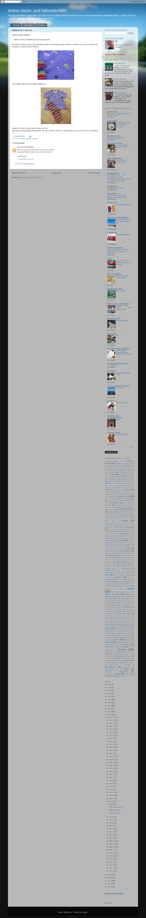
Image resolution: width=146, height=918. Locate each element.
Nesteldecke (108, 609)
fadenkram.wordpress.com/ (117, 363)
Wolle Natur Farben (114, 143)
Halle (130, 533)
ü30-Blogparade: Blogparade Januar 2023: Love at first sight (124, 352)
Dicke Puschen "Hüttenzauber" (121, 161)
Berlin (113, 479)
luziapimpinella (113, 173)
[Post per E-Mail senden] (29, 136)
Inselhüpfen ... (121, 388)
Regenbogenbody (120, 626)
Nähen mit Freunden (111, 598)
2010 (109, 887)
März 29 (112, 841)
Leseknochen (108, 572)
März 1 (112, 850)
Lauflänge (118, 564)
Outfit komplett (114, 810)
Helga (115, 540)
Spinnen (125, 644)
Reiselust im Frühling (114, 894)
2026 (109, 684)
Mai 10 (112, 823)
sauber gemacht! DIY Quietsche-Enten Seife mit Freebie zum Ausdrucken (118, 251)
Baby (112, 474)
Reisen (130, 627)
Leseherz (128, 570)
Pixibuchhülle (130, 618)
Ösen (112, 613)
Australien (118, 472)
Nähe (120, 589)
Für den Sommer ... (116, 813)
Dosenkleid (113, 498)
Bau (120, 477)
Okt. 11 (112, 750)
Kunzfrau (20, 147)
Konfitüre (129, 557)
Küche (114, 559)
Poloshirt (129, 620)
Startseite (16, 25)
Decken (130, 494)
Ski (123, 637)
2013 (109, 878)
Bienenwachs (119, 481)
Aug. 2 (111, 777)
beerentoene (112, 203)
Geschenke (110, 531)
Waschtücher (130, 662)
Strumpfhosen (109, 652)
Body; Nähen (109, 485)
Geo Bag (123, 529)
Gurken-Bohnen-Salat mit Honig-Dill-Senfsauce (123, 124)
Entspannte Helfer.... (123, 320)
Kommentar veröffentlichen (24, 164)
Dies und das (123, 496)
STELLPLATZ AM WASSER (117, 218)
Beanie (107, 479)
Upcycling (120, 660)
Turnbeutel (115, 658)
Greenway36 (112, 121)
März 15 (112, 847)
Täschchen (128, 652)
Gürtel (114, 533)
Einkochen (108, 505)
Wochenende (108, 674)
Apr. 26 (112, 829)
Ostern (128, 614)
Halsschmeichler (109, 536)
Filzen (113, 514)
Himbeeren (110, 542)
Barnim (107, 476)
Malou (122, 575)
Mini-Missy (110, 582)
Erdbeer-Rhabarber (117, 507)
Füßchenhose (118, 525)
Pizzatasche (110, 620)
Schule (130, 635)
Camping (127, 489)
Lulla (116, 575)
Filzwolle (121, 514)
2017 (109, 709)
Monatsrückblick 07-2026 (115, 188)
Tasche (107, 654)
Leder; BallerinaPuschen (123, 566)
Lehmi (109, 259)
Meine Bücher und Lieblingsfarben (122, 276)
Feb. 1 (111, 862)
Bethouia (119, 479)
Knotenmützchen (112, 557)
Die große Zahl (119, 63)
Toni (130, 654)
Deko (106, 496)
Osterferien (120, 613)
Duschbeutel (130, 500)
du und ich (110, 500)
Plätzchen (120, 620)
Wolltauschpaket (129, 674)
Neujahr (118, 609)
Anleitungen (108, 470)
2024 (109, 690)
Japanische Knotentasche (124, 546)
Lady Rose (118, 562)
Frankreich (115, 516)
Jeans (106, 549)
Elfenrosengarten (114, 274)
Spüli (123, 647)
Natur (118, 607)
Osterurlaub (108, 616)
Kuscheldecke (109, 562)
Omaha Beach (123, 611)
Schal (116, 635)
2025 (109, 687)
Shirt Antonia (108, 637)
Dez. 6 (111, 726)
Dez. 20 (112, 720)
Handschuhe (121, 536)
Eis (125, 505)
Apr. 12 (112, 835)
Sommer (108, 642)
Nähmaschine (118, 605)
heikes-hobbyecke (114, 289)
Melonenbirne (108, 579)
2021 (109, 696)
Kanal (121, 551)
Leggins (118, 570)
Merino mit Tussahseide (122, 579)
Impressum (41, 25)
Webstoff (127, 665)
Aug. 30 (112, 765)
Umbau (113, 660)
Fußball (129, 523)
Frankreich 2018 (126, 516)
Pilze (123, 618)
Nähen (23, 138)
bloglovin (123, 483)
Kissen (121, 553)
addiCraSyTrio (116, 465)
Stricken (122, 649)
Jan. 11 (112, 868)
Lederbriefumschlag (110, 568)
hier (46, 128)
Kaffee (122, 549)
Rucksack (123, 633)
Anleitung (128, 468)
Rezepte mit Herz (120, 629)
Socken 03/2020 (121, 434)
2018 (109, 705)
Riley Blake (131, 629)
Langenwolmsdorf (129, 562)
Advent (125, 466)
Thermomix (116, 654)
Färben (131, 509)
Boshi (119, 485)
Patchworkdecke (109, 618)
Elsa (130, 505)
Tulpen (107, 658)
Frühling (124, 521)
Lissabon (117, 572)
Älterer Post (94, 173)
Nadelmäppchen (109, 589)
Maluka (129, 575)
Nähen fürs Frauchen (124, 596)
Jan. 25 (112, 865)
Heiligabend (108, 540)
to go (124, 654)
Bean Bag (129, 476)
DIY (106, 498)
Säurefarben (108, 635)
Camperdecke (117, 489)
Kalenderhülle (108, 551)
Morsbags (131, 584)
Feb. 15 (112, 856)
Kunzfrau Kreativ (113, 136)
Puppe (132, 622)
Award (126, 472)
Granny (107, 533)
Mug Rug (110, 586)
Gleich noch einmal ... (116, 807)
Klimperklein (109, 555)
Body (130, 483)
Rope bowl (124, 631)
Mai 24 (112, 817)
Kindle (114, 553)
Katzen (127, 551)
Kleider (129, 553)
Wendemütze (126, 667)
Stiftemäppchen (109, 649)
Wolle (117, 674)
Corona (117, 494)
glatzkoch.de (112, 112)
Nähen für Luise (32, 138)
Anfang (119, 468)
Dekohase (113, 496)
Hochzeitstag (120, 542)
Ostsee (119, 616)
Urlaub (128, 660)
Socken (116, 640)
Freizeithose (108, 518)
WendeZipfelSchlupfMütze (112, 669)
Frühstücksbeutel (110, 523)
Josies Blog (112, 334)
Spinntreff (116, 647)
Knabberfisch (121, 555)
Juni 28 (112, 792)
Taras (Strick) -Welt (114, 158)
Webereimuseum (113, 665)
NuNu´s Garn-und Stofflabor (118, 304)
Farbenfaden (112, 233)
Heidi (130, 538)
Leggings (108, 570)
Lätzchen (109, 564)
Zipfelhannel (120, 676)
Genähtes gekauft (113, 529)
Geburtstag (130, 527)
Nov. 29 (112, 729)
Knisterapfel (131, 555)
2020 (109, 700)
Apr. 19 (112, 832)
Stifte (130, 647)
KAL (128, 549)
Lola (124, 572)
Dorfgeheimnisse (114, 433)
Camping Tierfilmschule (111, 492)
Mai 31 (112, 804)
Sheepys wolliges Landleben (118, 386)
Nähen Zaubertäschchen (127, 598)
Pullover (107, 622)
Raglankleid (129, 624)
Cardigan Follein (124, 492)
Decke (123, 494)
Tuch (128, 656)
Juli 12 (111, 786)
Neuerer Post (18, 173)
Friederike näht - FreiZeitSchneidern (114, 417)
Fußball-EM (108, 525)
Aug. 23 (112, 768)
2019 (109, 702)
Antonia (117, 470)
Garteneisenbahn (117, 527)
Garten (107, 527)
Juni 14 (112, 798)
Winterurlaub (123, 672)
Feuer (126, 512)
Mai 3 (111, 826)
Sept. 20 (112, 759)
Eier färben (127, 503)
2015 (109, 714)
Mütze (129, 586)
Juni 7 (111, 801)
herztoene (131, 540)
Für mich (121, 523)
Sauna (130, 633)
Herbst (122, 540)
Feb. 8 (111, 859)
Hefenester (122, 538)
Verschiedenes (121, 290)
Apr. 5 (111, 838)
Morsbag (122, 584)
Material (118, 577)
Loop (130, 572)
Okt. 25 (112, 744)
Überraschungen (126, 658)
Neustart (128, 609)
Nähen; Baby (111, 600)
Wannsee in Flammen (118, 662)
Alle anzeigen (130, 446)
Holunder (129, 542)
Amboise (110, 468)
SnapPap (129, 637)
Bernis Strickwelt (113, 319)
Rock (108, 631)
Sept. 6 (112, 762)
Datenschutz (28, 25)
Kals (116, 551)
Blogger (85, 912)
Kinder (106, 553)
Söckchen (108, 640)
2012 (109, 881)
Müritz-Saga (120, 586)
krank (106, 559)
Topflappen (108, 656)
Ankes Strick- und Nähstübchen (36, 10)
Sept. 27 (112, 756)
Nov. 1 (111, 741)
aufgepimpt (131, 470)
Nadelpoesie (112, 186)
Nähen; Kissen (122, 600)
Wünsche (110, 676)
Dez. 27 (112, 717)
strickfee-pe (112, 401)
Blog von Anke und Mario (115, 54)
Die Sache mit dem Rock (115, 138)
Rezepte (108, 629)
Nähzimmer (110, 607)
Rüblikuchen (114, 633)
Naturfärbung (127, 607)
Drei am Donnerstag (126, 498)
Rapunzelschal (109, 626)
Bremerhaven (127, 487)
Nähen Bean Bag (127, 592)
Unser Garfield (112, 365)
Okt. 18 (112, 747)
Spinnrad (108, 647)
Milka (132, 579)
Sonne (130, 642)
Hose (122, 544)
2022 (109, 693)
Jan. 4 (111, 871)
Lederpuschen (125, 568)
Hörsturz (115, 544)
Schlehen (122, 635)
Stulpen (118, 652)
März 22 (112, 844)
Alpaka (132, 466)
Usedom (107, 662)
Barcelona (129, 474)
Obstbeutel (108, 611)
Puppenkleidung (112, 624)
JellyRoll (114, 549)
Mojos (115, 584)
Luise (107, 575)
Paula (118, 618)
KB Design (111, 371)
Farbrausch (112, 512)
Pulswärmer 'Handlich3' (123, 204)
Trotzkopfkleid (118, 656)
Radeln (121, 624)
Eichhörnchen (113, 503)
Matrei (129, 577)
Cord (111, 494)
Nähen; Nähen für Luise (119, 603)
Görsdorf (129, 531)
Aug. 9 (111, 774)
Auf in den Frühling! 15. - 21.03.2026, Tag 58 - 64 (124, 221)
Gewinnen (120, 531)
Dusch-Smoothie (120, 500)
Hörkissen (108, 544)
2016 (109, 712)
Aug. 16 (112, 771)
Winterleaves (108, 672)
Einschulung (118, 505)
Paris (128, 616)
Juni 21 (112, 795)
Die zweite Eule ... (120, 93)
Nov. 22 (112, 732)
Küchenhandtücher (126, 559)
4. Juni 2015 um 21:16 (25, 159)
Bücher (107, 489)
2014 (109, 875)
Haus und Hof (110, 538)
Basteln (114, 476)
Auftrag (109, 472)
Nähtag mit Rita (129, 605)
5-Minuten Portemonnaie (122, 463)
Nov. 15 (112, 735)
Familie (121, 509)
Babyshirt (121, 474)
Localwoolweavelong (123, 234)
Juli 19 (111, 783)
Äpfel (124, 470)
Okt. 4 (111, 753)
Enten (106, 507)
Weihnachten (110, 667)
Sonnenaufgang (109, 644)
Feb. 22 (112, 853)
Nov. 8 (111, 738)
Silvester (117, 637)
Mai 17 (112, 820)
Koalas (122, 557)
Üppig (118, 419)
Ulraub (107, 660)
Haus (129, 536)
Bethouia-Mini (128, 479)
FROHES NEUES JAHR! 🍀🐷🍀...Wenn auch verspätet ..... (124, 307)
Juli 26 (111, 780)
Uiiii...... (118, 335)
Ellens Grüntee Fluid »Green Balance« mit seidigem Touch (117, 196)
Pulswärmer (116, 622)
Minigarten (128, 582)
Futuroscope (128, 525)
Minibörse (119, 581)
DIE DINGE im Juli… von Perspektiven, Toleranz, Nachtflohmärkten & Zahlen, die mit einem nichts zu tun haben (119, 178)
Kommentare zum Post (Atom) (32, 177)
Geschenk (131, 529)
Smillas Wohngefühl (115, 248)
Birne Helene (114, 483)
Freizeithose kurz (120, 518)
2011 (109, 884)
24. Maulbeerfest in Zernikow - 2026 (122, 146)
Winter (126, 669)
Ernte (114, 509)
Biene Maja (108, 481)
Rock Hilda (115, 631)
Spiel (118, 644)
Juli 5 (111, 789)
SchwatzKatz (112, 193)
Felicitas (120, 512)
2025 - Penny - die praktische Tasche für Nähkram (123, 262)
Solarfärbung (128, 640)
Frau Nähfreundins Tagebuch (118, 349)
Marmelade (108, 577)
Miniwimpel (108, 584)
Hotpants (129, 544)
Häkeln (121, 534)
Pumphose (125, 622)
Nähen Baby (115, 592)
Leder (126, 564)
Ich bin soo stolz (120, 79)
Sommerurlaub (121, 642)
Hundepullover (109, 546)
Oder (115, 611)
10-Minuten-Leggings (111, 461)
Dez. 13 (112, 723)
